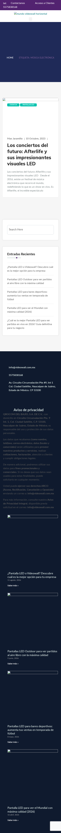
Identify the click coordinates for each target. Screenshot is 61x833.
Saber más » (13, 586)
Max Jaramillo (15, 138)
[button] (30, 19)
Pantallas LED (28, 105)
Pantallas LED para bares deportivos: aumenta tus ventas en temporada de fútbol (27, 296)
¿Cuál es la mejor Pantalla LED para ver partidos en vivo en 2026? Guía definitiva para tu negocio (29, 324)
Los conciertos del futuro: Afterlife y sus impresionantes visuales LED (29, 154)
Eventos (13, 105)
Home (10, 58)
